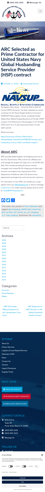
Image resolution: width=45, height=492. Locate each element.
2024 (4, 246)
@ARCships (26, 209)
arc (25, 212)
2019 (4, 261)
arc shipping (33, 212)
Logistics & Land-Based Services (14, 350)
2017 (4, 267)
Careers (5, 364)
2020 (4, 258)
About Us (5, 343)
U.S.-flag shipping (10, 215)
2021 (4, 255)
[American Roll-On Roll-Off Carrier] (14, 13)
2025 (4, 243)
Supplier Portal (7, 372)
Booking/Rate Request (17, 396)
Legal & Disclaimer (9, 368)
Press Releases (31, 206)
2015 (4, 273)
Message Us (35, 2)
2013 (4, 279)
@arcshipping (14, 209)
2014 (4, 276)
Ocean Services (8, 347)
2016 (4, 270)
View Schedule (13, 389)
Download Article (31, 84)
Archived (5, 290)
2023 (4, 249)
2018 (4, 264)
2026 (4, 240)
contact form (6, 187)
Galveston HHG (8, 354)
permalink (36, 215)
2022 (4, 252)
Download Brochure (15, 404)
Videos (4, 296)
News (4, 357)
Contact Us (6, 361)
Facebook (9, 451)
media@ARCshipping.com (13, 190)
